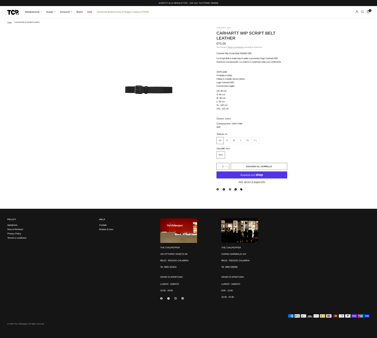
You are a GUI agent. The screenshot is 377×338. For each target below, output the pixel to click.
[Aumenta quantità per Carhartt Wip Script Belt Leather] (227, 166)
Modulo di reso (106, 229)
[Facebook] (218, 189)
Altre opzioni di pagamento (252, 182)
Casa (9, 22)
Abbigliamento (32, 12)
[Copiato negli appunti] (242, 189)
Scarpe (49, 12)
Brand (80, 12)
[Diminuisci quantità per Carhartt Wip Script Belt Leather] (219, 166)
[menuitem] (33, 12)
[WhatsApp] (236, 189)
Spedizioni (12, 225)
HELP (102, 219)
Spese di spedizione (236, 47)
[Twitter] (170, 298)
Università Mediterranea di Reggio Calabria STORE (123, 12)
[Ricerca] (362, 12)
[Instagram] (177, 298)
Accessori (65, 12)
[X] (224, 189)
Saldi (89, 12)
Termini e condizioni (16, 238)
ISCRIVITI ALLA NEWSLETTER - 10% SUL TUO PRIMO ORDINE (188, 3)
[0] (367, 12)
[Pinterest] (230, 189)
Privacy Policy (14, 233)
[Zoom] (201, 33)
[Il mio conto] (357, 12)
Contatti (102, 225)
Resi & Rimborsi (15, 229)
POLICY (11, 219)
